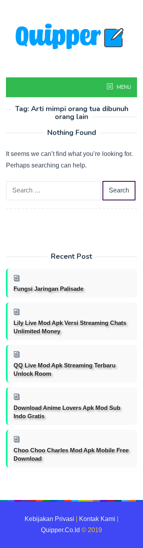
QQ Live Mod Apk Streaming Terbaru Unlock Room (65, 369)
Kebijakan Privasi (49, 518)
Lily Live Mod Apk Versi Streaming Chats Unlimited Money (70, 327)
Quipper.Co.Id (60, 530)
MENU (123, 87)
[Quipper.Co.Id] (71, 37)
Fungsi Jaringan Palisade (48, 288)
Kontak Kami (97, 518)
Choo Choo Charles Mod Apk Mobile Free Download (71, 454)
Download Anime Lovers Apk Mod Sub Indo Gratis (67, 411)
